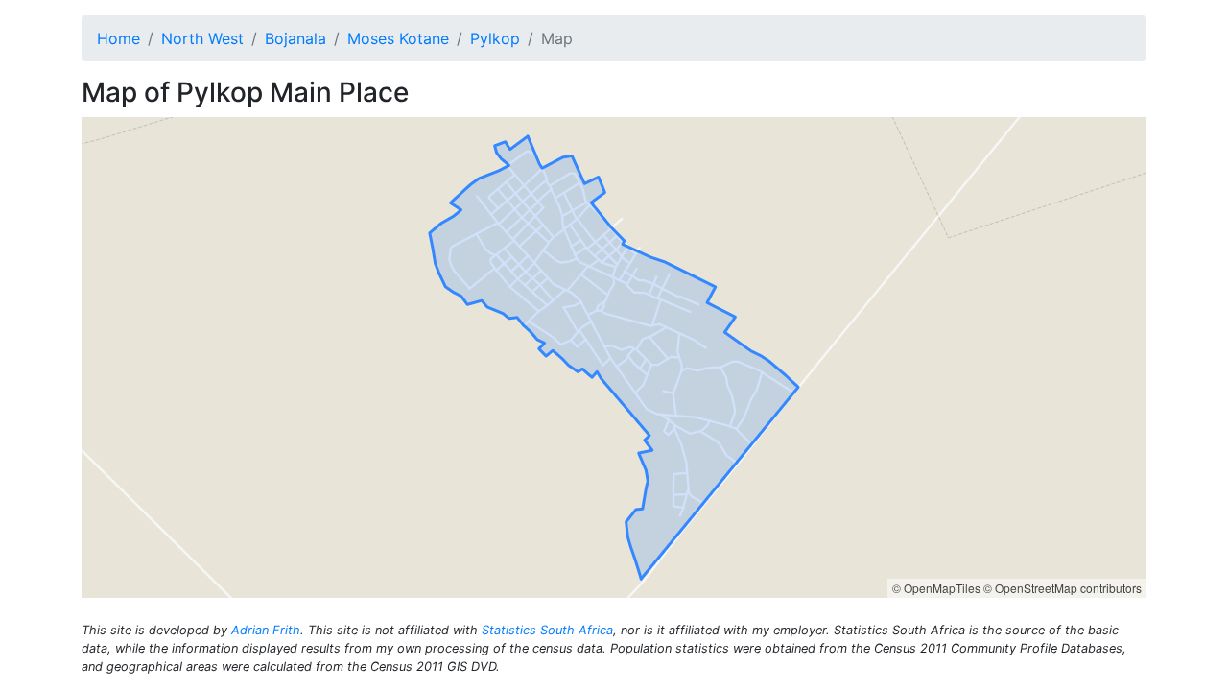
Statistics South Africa (547, 630)
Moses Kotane (398, 38)
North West (202, 38)
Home (118, 38)
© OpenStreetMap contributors (1062, 588)
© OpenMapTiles (936, 588)
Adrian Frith (265, 630)
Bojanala (295, 38)
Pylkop (495, 38)
